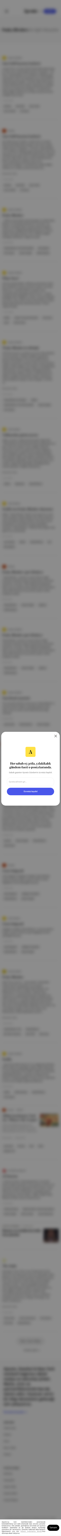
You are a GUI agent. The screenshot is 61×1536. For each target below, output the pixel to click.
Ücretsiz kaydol (30, 791)
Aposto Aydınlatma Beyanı (31, 1531)
